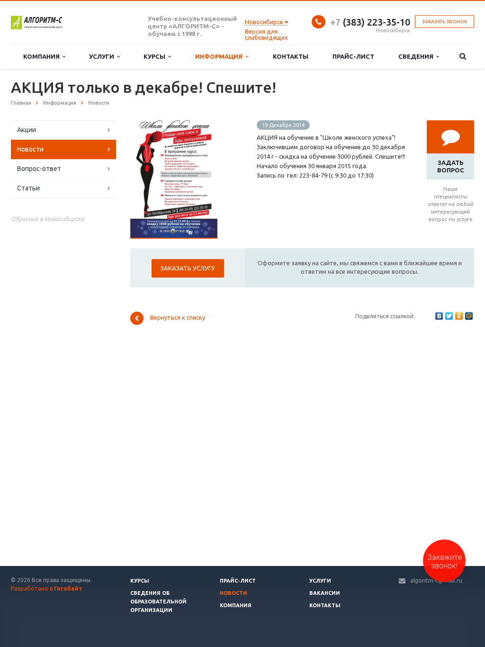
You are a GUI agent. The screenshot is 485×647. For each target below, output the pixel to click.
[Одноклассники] (459, 316)
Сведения (417, 56)
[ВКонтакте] (439, 316)
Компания (43, 56)
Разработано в (46, 588)
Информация (220, 56)
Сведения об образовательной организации (158, 601)
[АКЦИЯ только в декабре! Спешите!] (173, 125)
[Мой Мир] (469, 316)
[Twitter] (449, 316)
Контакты (290, 56)
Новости (30, 149)
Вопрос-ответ (39, 168)
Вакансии (324, 593)
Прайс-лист (353, 56)
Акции (26, 130)
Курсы (156, 56)
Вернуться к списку (177, 318)
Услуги (103, 56)
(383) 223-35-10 (370, 22)
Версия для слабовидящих (266, 34)
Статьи (28, 188)
